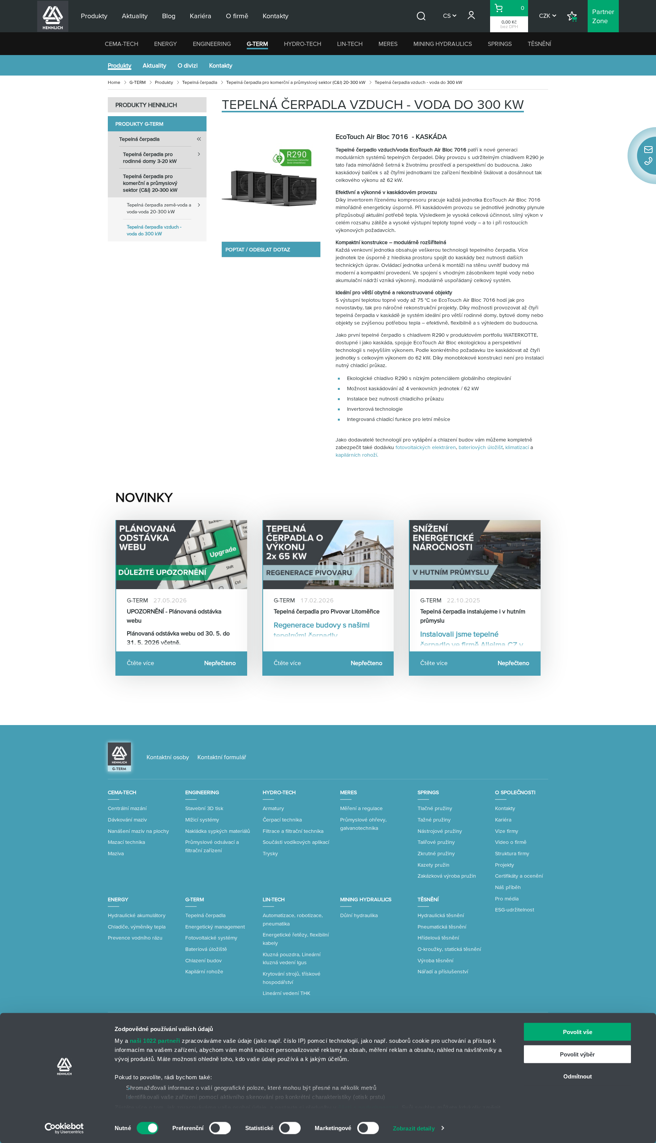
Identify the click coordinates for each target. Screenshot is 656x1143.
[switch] (220, 1128)
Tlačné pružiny (435, 808)
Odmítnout (577, 1076)
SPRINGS (500, 43)
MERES (387, 43)
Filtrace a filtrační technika (293, 831)
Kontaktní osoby (168, 757)
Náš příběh (508, 887)
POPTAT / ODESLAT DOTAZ (258, 249)
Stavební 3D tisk (204, 808)
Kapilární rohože (204, 971)
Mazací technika (126, 842)
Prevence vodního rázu (135, 938)
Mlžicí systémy (202, 820)
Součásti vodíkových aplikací (296, 842)
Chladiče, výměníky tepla (137, 927)
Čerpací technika (282, 820)
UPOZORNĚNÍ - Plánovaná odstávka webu (174, 616)
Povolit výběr (577, 1054)
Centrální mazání (127, 808)
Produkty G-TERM (139, 124)
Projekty (504, 865)
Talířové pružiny (436, 842)
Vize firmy (506, 831)
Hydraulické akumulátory (137, 915)
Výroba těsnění (435, 960)
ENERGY (165, 43)
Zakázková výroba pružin (447, 876)
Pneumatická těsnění (442, 927)
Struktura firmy (512, 853)
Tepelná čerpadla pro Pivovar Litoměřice (327, 611)
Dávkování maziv (127, 820)
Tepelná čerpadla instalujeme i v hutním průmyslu (472, 616)
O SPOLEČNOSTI (515, 792)
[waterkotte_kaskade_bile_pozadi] (271, 180)
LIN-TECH (350, 43)
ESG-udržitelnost (514, 910)
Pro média (507, 898)
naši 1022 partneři (155, 1040)
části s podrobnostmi (368, 1107)
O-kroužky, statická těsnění (449, 949)
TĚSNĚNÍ (539, 43)
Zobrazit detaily (414, 1128)
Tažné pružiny (434, 820)
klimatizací (517, 447)
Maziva (116, 853)
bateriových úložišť (481, 447)
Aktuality (154, 65)
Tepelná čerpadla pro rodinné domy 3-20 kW (150, 157)
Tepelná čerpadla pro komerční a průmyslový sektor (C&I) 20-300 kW (296, 82)
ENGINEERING (212, 43)
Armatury (273, 808)
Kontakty (220, 65)
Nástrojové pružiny (440, 831)
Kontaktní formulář (221, 757)
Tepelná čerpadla (199, 82)
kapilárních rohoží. (357, 455)
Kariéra (503, 820)
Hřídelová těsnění (438, 938)
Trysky (270, 853)
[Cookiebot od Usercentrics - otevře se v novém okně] (64, 1128)
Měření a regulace (361, 808)
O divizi (188, 65)
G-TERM (257, 43)
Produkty (119, 65)
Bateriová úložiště (206, 949)
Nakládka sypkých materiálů (217, 831)
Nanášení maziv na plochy (138, 831)
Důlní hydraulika (359, 915)
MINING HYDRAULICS (442, 43)
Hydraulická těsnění (441, 915)
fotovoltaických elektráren (426, 447)
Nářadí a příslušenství (443, 971)
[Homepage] (119, 756)
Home (114, 82)
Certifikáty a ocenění (519, 876)
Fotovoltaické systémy (211, 938)
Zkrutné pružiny (436, 853)
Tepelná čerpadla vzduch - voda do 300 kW (154, 230)
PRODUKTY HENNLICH (146, 104)
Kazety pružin (433, 865)
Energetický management (215, 927)
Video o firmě (511, 842)
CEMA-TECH (121, 43)
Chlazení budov (203, 960)
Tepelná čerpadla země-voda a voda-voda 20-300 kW (159, 208)
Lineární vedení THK (286, 993)
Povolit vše (577, 1032)
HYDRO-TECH (302, 43)
